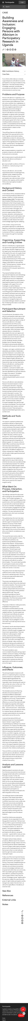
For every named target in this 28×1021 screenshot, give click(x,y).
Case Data (5, 74)
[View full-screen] (24, 55)
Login (22, 2)
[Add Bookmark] (5, 50)
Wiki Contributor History (10, 71)
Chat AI (21, 1015)
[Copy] (3, 50)
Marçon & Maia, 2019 (8, 199)
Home (3, 1018)
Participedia (9, 2)
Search (4, 1020)
